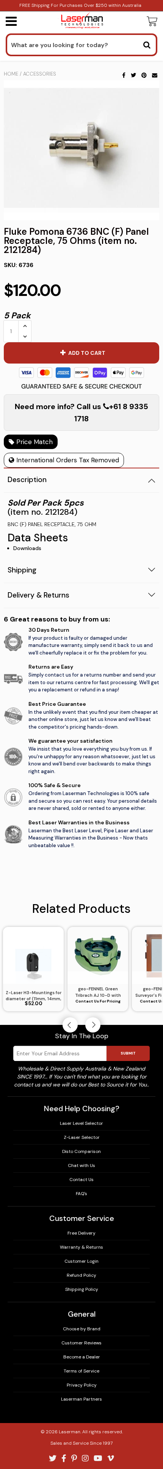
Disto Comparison (81, 1151)
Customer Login (81, 1261)
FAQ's (81, 1194)
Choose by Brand (81, 1329)
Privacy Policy (82, 1385)
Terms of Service (81, 1371)
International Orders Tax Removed (66, 460)
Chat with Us (81, 1165)
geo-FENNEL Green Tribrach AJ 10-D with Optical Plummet (98, 992)
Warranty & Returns (81, 1247)
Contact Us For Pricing (98, 1001)
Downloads (27, 548)
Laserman (69, 1432)
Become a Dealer (81, 1357)
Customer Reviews (81, 1343)
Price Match (33, 442)
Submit (128, 1053)
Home (11, 74)
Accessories (39, 74)
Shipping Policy (81, 1289)
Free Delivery (81, 1233)
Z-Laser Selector (82, 1137)
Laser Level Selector (81, 1123)
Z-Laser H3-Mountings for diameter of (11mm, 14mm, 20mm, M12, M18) (33, 996)
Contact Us (81, 1179)
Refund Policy (81, 1275)
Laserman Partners (81, 1399)
